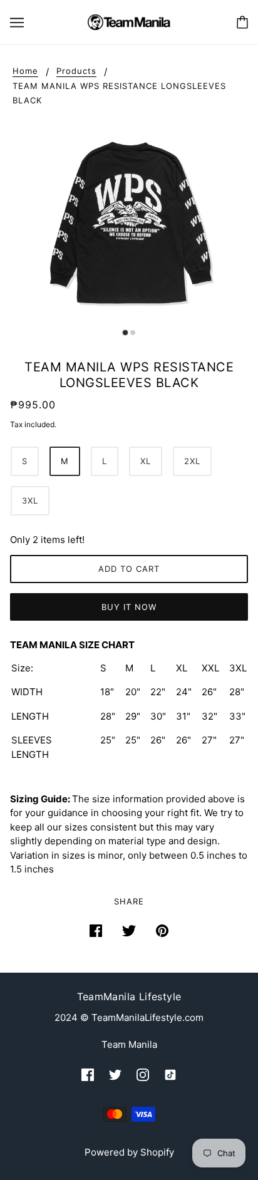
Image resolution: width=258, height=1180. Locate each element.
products (76, 71)
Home (25, 71)
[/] (129, 21)
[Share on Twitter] (129, 931)
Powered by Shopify (129, 1152)
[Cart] (242, 22)
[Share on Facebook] (96, 931)
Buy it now (129, 607)
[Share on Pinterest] (162, 931)
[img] (87, 1075)
